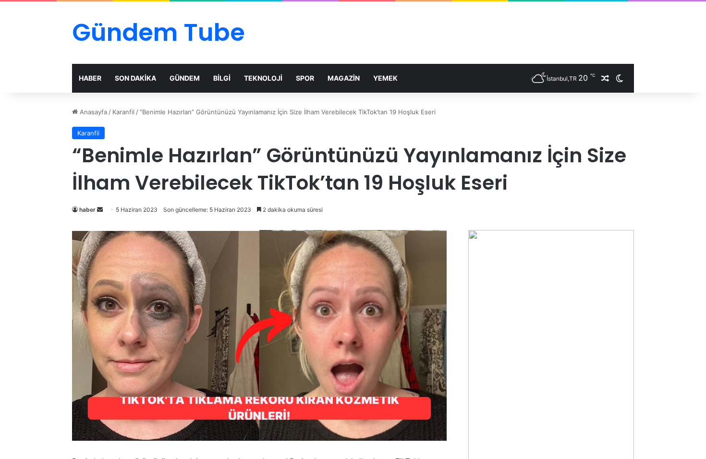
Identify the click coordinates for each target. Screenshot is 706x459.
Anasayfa (92, 112)
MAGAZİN (344, 78)
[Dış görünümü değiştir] (619, 78)
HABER (90, 78)
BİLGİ (222, 78)
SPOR (305, 78)
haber (87, 209)
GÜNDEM (185, 78)
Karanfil (123, 112)
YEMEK (385, 78)
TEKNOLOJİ (263, 78)
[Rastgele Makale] (605, 78)
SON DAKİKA (135, 78)
